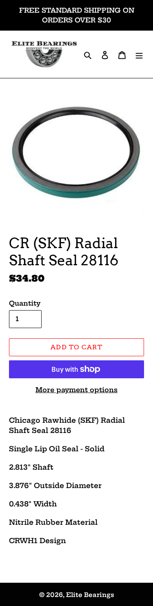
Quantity (24, 303)
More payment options (76, 390)
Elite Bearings (90, 595)
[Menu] (139, 54)
